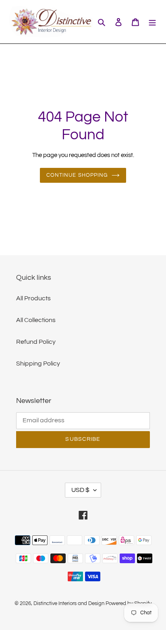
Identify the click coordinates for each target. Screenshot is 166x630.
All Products (33, 298)
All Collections (36, 320)
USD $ (80, 490)
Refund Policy (36, 342)
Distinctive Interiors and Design (68, 603)
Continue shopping (77, 175)
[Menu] (152, 22)
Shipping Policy (38, 363)
